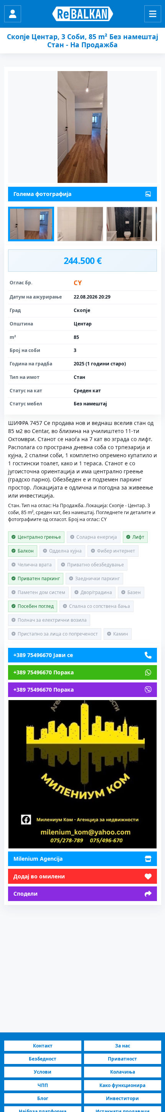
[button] (31, 224)
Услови (42, 1072)
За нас (122, 1045)
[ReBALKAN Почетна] (82, 14)
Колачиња (122, 1072)
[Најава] (12, 13)
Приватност (122, 1059)
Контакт (43, 1045)
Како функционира (122, 1085)
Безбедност (42, 1059)
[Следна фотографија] (82, 127)
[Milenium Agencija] (82, 774)
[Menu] (152, 13)
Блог (42, 1098)
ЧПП (43, 1085)
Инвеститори (122, 1098)
